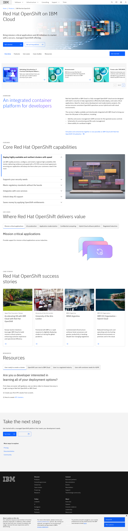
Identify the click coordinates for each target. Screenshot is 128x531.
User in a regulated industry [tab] (62, 367)
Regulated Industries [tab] (110, 226)
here (85, 523)
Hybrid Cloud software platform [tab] (89, 226)
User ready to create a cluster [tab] (15, 367)
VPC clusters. (19, 397)
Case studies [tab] (37, 54)
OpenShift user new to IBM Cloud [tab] (39, 367)
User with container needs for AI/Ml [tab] (87, 367)
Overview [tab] (7, 54)
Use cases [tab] (26, 54)
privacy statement (42, 527)
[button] (121, 2)
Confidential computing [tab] (68, 226)
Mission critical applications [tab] (14, 226)
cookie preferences (43, 521)
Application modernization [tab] (48, 226)
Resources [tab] (48, 54)
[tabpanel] (64, 248)
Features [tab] (17, 54)
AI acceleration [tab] (31, 226)
